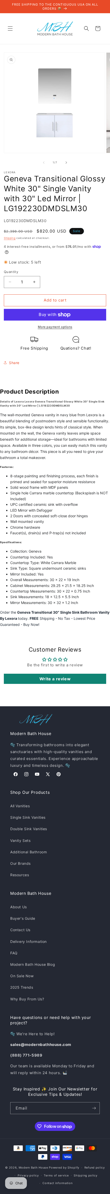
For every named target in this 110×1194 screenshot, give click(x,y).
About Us (18, 907)
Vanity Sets (20, 840)
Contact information (57, 1183)
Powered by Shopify (64, 1167)
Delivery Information (28, 941)
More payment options (55, 327)
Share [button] (14, 363)
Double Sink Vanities (28, 829)
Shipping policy (85, 1175)
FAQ (14, 953)
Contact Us (20, 930)
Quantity (11, 272)
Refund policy (94, 1167)
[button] (10, 28)
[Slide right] (66, 162)
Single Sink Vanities (28, 817)
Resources (19, 875)
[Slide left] (43, 162)
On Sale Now (22, 976)
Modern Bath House (33, 1167)
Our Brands (20, 863)
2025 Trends (21, 987)
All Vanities (20, 806)
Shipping (10, 237)
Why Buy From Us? (27, 999)
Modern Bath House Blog (32, 964)
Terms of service (56, 1175)
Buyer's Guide (22, 918)
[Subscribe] (94, 1108)
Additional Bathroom (28, 852)
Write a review (55, 678)
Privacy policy (28, 1175)
